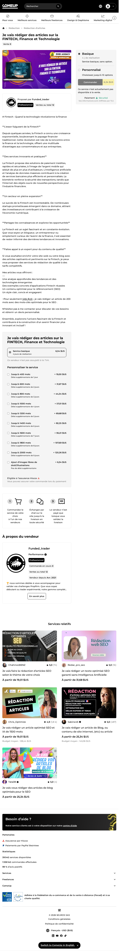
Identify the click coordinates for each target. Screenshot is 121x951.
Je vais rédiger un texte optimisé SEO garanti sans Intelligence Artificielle (85, 672)
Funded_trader (40, 99)
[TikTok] (65, 935)
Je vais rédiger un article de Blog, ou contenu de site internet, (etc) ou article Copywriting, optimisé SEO (87, 731)
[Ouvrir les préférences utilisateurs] (113, 6)
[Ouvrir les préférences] (100, 6)
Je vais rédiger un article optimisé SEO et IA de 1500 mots (28, 729)
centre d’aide (70, 825)
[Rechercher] (58, 6)
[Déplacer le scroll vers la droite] (114, 18)
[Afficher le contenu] (114, 873)
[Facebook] (61, 935)
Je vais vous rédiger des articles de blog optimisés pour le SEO (27, 789)
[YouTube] (57, 935)
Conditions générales (59, 919)
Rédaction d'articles (34, 28)
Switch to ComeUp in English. (58, 945)
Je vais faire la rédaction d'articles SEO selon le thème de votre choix (26, 672)
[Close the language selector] (77, 945)
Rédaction (14, 28)
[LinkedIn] (53, 935)
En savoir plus (36, 596)
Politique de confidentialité (59, 924)
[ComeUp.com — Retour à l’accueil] (10, 6)
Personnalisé (91, 70)
